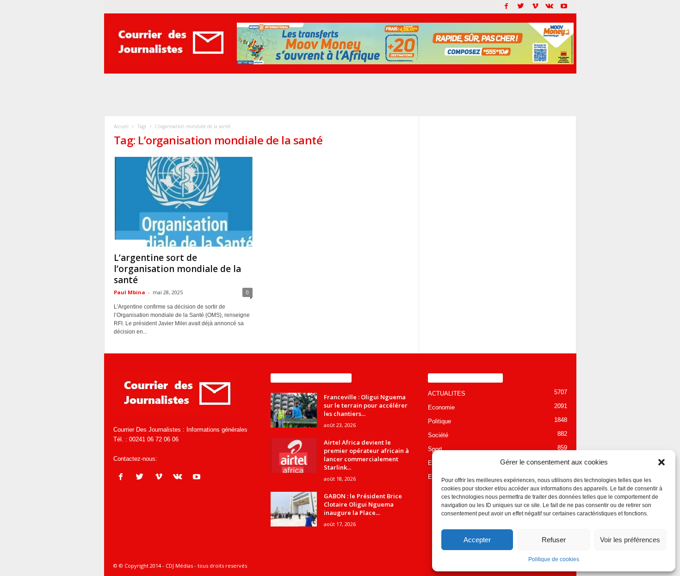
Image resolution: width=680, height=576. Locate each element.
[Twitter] (520, 6)
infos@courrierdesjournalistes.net (203, 458)
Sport (435, 449)
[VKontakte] (549, 6)
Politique (439, 421)
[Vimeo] (535, 6)
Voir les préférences (630, 540)
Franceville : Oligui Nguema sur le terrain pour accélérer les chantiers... (366, 405)
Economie (441, 407)
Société (438, 435)
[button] (661, 462)
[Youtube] (563, 6)
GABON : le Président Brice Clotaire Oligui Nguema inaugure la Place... (363, 504)
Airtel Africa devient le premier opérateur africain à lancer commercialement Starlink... (366, 454)
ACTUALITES (130, 243)
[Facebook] (506, 6)
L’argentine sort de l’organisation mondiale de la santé (177, 269)
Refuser (554, 540)
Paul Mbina (129, 292)
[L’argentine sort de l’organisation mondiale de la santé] (183, 202)
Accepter (477, 540)
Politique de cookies (553, 559)
